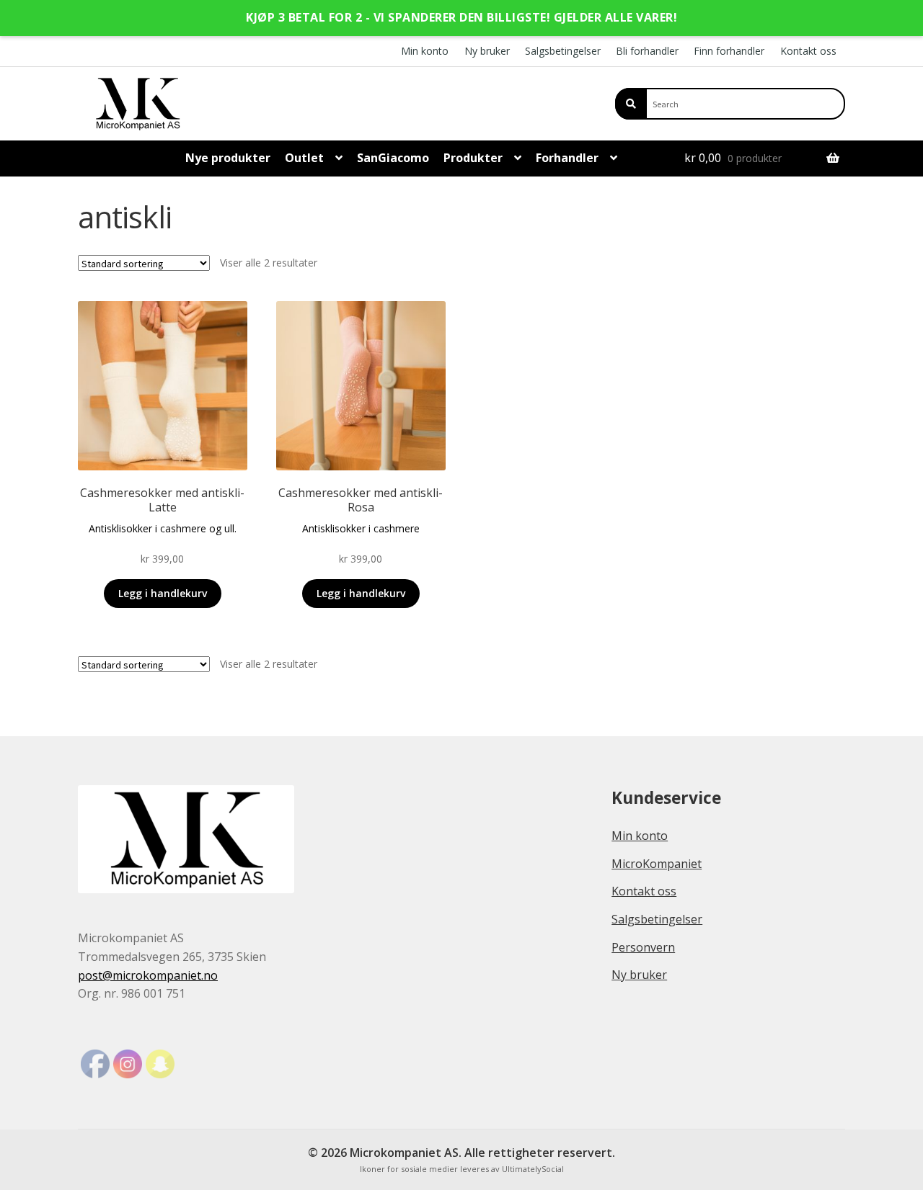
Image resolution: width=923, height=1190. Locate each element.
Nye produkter (227, 158)
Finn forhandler (729, 51)
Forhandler (567, 158)
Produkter (473, 158)
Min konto (425, 51)
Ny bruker (487, 51)
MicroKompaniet (656, 864)
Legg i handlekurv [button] (162, 593)
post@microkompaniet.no (148, 975)
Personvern (643, 947)
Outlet (304, 158)
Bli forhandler (647, 51)
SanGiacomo (393, 158)
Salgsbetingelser (563, 51)
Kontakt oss (808, 51)
